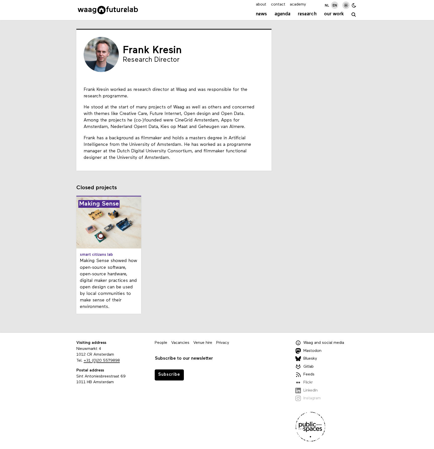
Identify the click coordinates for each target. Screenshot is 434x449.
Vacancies (180, 343)
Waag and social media (323, 343)
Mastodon (312, 351)
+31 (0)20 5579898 (102, 361)
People (161, 343)
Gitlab (308, 367)
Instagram (312, 398)
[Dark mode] (354, 5)
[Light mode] (346, 5)
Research (307, 14)
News (261, 14)
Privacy (222, 343)
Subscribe (169, 374)
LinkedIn (310, 391)
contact (278, 5)
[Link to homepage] (107, 10)
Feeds (308, 375)
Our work (334, 14)
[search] (354, 15)
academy (298, 5)
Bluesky (310, 359)
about (261, 5)
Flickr (308, 382)
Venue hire (202, 343)
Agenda (282, 14)
